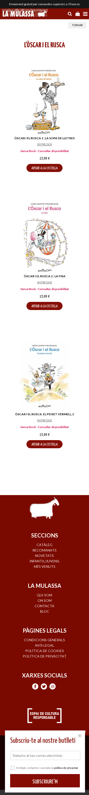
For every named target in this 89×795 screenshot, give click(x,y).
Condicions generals (44, 640)
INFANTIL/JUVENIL (44, 561)
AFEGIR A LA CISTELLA (44, 168)
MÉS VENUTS (44, 566)
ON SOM (45, 600)
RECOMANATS (44, 550)
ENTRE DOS (44, 144)
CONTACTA (44, 606)
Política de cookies (44, 651)
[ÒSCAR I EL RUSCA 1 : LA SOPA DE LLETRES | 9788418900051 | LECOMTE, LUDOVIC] (44, 99)
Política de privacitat (45, 656)
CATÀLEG (44, 545)
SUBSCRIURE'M (45, 782)
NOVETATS (44, 555)
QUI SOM (44, 595)
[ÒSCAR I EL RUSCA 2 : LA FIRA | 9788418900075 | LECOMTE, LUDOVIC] (44, 237)
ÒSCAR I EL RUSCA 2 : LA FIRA (45, 276)
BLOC (44, 611)
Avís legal (44, 645)
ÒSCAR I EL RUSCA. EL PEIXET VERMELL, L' (44, 414)
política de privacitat (66, 767)
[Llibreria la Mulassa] (24, 13)
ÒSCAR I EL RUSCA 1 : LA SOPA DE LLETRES (44, 138)
